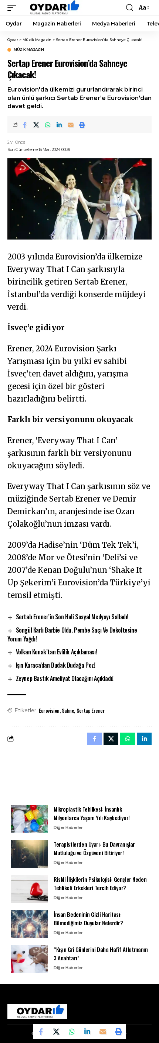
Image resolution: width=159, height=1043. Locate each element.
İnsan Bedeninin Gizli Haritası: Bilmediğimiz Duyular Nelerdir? (88, 918)
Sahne (68, 710)
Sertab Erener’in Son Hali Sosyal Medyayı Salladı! (72, 616)
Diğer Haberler (68, 827)
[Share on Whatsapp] (48, 125)
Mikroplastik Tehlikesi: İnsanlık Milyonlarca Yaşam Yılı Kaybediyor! (92, 813)
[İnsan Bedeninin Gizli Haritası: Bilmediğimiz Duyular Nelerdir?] (29, 924)
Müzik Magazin (29, 50)
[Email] (70, 125)
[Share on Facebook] (25, 125)
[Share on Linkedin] (59, 125)
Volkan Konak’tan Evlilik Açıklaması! (56, 651)
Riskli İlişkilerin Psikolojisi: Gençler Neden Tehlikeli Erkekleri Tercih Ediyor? (100, 883)
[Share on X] (36, 125)
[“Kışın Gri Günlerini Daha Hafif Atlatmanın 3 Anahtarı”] (29, 959)
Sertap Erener (91, 710)
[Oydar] (51, 8)
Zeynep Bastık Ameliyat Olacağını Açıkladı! (65, 678)
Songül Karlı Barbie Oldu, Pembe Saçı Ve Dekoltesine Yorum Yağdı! (72, 634)
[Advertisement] (79, 774)
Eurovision (49, 710)
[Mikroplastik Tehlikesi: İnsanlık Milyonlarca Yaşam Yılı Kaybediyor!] (29, 819)
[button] (13, 8)
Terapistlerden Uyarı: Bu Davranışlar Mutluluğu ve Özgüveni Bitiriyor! (94, 848)
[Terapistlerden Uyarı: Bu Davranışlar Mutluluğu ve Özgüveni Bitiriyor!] (29, 854)
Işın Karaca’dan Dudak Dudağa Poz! (55, 665)
